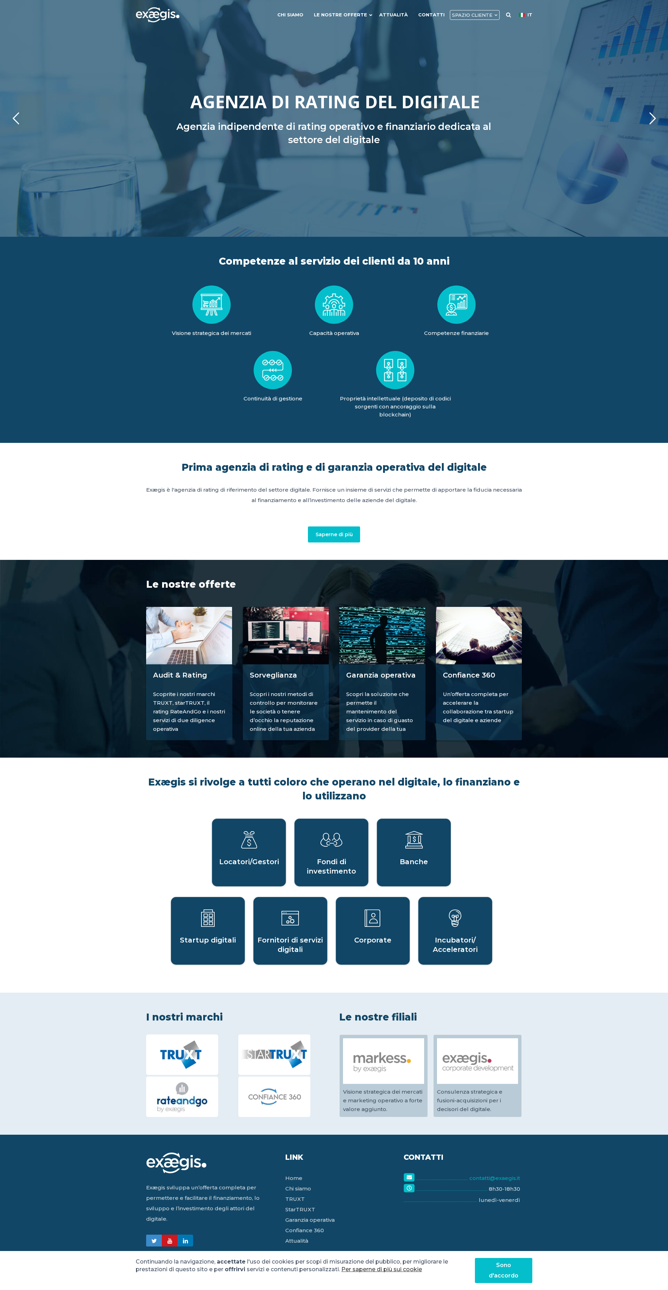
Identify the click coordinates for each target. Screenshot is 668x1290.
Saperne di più (334, 534)
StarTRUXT (300, 1209)
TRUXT (295, 1199)
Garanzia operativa (310, 1220)
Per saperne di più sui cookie (381, 1269)
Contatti (431, 14)
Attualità (393, 14)
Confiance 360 (304, 1230)
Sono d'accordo (503, 1270)
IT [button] (529, 14)
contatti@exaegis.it (494, 1178)
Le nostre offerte (340, 14)
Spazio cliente (472, 15)
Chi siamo (290, 14)
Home (293, 1178)
